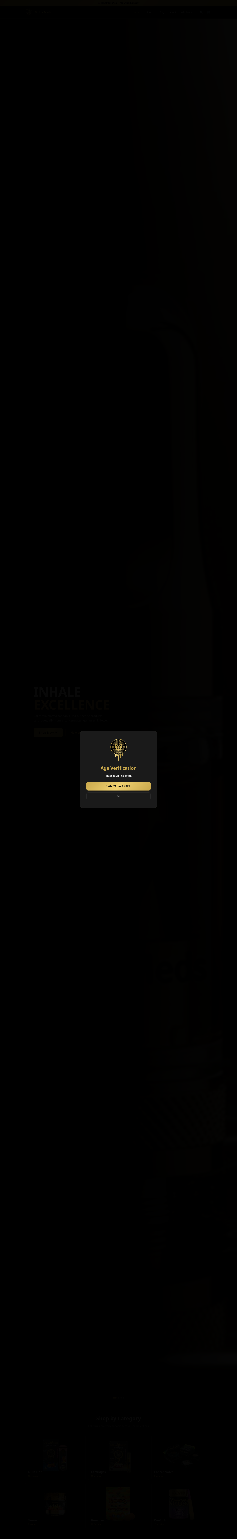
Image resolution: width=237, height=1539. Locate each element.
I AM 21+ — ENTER (118, 786)
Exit (118, 796)
